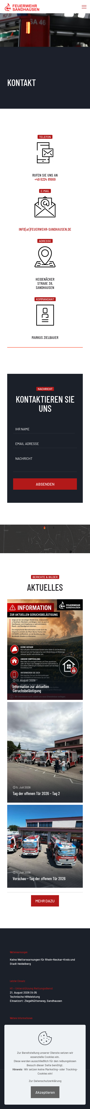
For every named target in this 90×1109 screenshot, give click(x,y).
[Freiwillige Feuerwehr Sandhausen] (22, 6)
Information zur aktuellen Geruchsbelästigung (31, 688)
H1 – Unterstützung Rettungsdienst (31, 988)
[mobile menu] (84, 6)
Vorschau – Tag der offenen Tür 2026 (39, 878)
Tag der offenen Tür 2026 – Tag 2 (36, 793)
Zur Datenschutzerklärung (45, 1081)
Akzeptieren (45, 1092)
